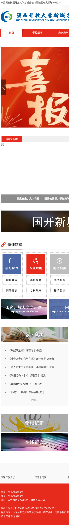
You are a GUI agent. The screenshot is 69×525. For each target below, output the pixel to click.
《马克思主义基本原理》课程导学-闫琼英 (31, 367)
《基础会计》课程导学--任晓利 (25, 383)
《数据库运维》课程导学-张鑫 (25, 350)
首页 (11, 32)
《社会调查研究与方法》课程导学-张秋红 (31, 358)
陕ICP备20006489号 (46, 508)
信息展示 (15, 516)
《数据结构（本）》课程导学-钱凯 (27, 375)
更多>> (34, 400)
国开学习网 (40, 477)
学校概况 (37, 32)
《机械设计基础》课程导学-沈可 (26, 392)
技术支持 (5, 516)
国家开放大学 (8, 477)
